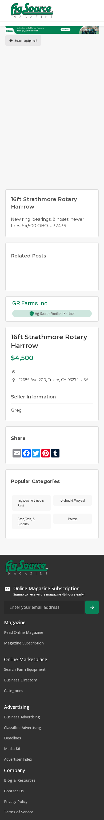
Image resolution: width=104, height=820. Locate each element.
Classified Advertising (22, 727)
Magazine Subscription (24, 643)
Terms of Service (18, 811)
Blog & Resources (19, 780)
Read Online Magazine (23, 632)
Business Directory (20, 679)
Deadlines (12, 737)
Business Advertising (22, 716)
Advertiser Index (18, 759)
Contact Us (14, 790)
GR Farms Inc (29, 304)
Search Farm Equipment (25, 669)
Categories (13, 690)
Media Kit (12, 748)
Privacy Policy (15, 801)
